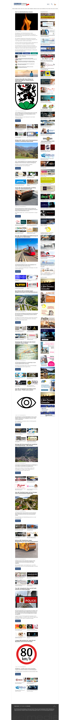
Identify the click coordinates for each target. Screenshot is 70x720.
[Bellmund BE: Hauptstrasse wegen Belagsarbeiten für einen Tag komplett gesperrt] (26, 550)
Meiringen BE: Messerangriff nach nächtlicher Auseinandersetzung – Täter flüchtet (26, 445)
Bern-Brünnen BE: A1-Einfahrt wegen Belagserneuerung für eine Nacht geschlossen (26, 291)
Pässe (38, 8)
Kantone (19, 8)
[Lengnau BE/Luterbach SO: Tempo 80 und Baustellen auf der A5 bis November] (26, 654)
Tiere (51, 8)
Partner (56, 8)
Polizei (41, 8)
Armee (49, 8)
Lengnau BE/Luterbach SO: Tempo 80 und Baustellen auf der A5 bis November (25, 641)
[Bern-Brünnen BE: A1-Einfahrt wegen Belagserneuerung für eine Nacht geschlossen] (26, 301)
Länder (26, 8)
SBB (36, 8)
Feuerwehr (43, 8)
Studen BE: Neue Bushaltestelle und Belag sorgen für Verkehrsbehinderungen (25, 188)
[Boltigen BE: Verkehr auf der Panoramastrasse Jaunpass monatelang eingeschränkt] (26, 151)
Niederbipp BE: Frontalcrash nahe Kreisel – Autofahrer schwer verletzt (25, 342)
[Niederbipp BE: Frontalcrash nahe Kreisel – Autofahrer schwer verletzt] (26, 352)
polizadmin (19, 31)
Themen (28, 8)
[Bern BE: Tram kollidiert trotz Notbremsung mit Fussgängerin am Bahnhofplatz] (26, 250)
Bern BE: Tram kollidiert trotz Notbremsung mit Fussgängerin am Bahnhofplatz (26, 236)
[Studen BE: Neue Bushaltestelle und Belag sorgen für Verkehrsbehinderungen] (26, 197)
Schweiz (13, 8)
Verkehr (35, 8)
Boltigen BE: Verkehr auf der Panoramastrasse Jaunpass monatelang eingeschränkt (26, 141)
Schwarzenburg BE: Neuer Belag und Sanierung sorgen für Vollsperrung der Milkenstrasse (24, 80)
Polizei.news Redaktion (22, 159)
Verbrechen (31, 8)
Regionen (16, 8)
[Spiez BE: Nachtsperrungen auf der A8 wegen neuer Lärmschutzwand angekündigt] (26, 502)
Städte (22, 8)
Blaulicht (53, 8)
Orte (24, 8)
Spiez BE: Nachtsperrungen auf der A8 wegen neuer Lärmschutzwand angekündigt (26, 493)
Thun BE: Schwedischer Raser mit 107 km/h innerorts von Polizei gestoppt (25, 589)
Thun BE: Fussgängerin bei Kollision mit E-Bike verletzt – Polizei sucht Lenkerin (25, 389)
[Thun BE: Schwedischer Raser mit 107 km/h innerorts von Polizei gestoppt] (26, 599)
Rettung (46, 8)
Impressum (16, 706)
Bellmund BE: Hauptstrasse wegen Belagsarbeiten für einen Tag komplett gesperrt (26, 541)
